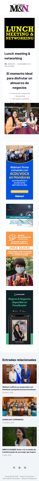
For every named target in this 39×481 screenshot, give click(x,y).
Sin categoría (9, 66)
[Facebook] (14, 468)
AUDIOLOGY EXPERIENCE (13, 420)
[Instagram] (20, 468)
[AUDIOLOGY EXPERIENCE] (19, 406)
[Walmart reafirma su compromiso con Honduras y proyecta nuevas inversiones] (19, 374)
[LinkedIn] (25, 468)
